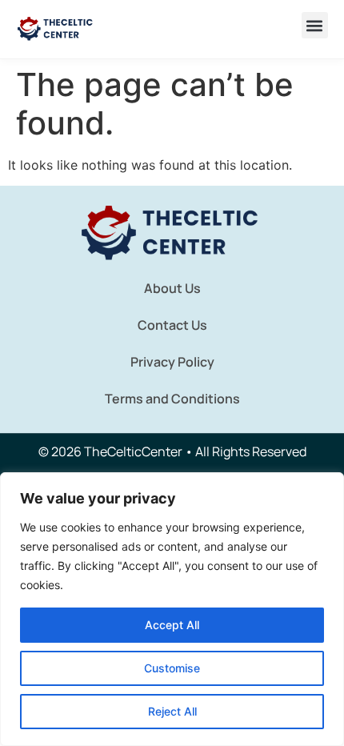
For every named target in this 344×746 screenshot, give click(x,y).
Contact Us (172, 325)
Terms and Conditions (172, 398)
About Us (172, 288)
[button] (315, 25)
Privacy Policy (172, 362)
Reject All (172, 711)
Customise (172, 668)
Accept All (172, 625)
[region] (172, 609)
